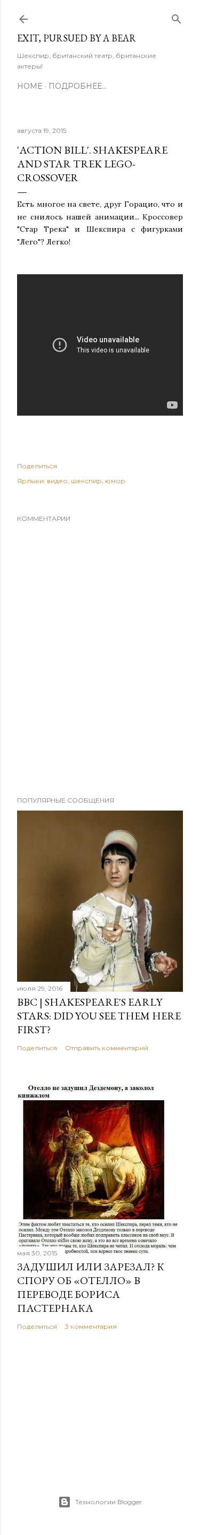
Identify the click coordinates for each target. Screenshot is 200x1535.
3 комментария (91, 1326)
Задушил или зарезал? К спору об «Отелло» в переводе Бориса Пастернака (90, 1287)
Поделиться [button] (37, 466)
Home (30, 86)
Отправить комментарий (106, 1048)
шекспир (86, 481)
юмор (115, 481)
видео (57, 481)
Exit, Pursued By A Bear (76, 38)
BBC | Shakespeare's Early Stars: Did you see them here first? (99, 1015)
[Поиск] (176, 16)
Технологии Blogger (108, 1502)
